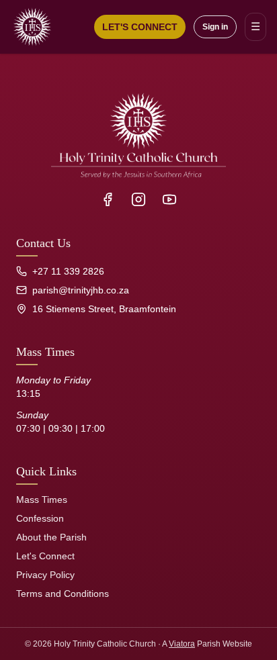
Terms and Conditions (62, 593)
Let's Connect (45, 556)
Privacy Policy (45, 574)
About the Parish (51, 537)
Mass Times (41, 499)
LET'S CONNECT (139, 26)
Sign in (215, 27)
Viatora (182, 644)
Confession (40, 518)
